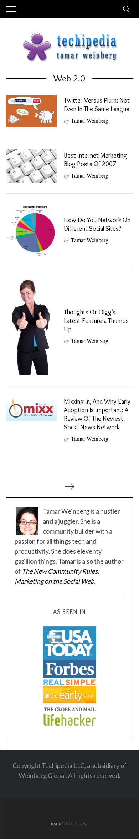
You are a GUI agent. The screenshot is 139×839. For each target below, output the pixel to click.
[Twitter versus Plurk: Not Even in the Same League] (31, 111)
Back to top (63, 823)
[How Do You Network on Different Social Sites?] (31, 230)
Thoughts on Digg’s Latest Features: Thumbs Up (96, 320)
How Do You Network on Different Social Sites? (97, 224)
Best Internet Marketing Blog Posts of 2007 (95, 159)
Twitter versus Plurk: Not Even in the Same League (97, 104)
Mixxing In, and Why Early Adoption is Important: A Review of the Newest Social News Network (97, 414)
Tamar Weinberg (89, 120)
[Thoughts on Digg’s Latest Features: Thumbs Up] (31, 326)
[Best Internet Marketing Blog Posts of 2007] (31, 166)
